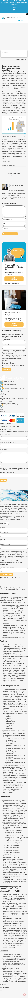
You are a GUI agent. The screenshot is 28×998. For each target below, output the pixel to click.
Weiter (23, 59)
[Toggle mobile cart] (19, 20)
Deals (1, 396)
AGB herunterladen (5, 987)
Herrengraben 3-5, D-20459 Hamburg (8, 2)
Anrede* (2, 523)
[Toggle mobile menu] (25, 20)
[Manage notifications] (24, 994)
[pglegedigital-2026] (14, 242)
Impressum (3, 423)
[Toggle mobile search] (22, 20)
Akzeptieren (3, 984)
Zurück (18, 59)
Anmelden (14, 7)
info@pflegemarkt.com (9, 0)
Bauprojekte (3, 395)
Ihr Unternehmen (6, 339)
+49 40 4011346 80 (20, 0)
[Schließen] (0, 586)
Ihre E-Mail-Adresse (7, 345)
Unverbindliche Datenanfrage (8, 431)
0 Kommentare (12, 165)
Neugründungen (4, 401)
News (10, 401)
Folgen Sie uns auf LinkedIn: (7, 403)
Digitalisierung (4, 398)
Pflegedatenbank (14, 4)
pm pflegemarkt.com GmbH (11, 405)
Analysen (2, 393)
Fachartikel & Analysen (14, 398)
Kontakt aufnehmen (22, 431)
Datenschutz (21, 350)
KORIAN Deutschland (19, 89)
